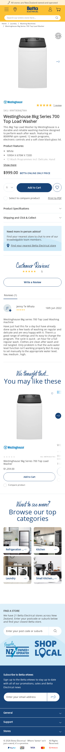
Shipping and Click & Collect (19, 217)
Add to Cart (34, 187)
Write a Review (32, 282)
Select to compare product (24, 198)
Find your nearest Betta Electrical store (33, 245)
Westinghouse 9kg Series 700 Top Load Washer (26, 462)
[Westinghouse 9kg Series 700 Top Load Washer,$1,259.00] (29, 416)
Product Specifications (16, 208)
